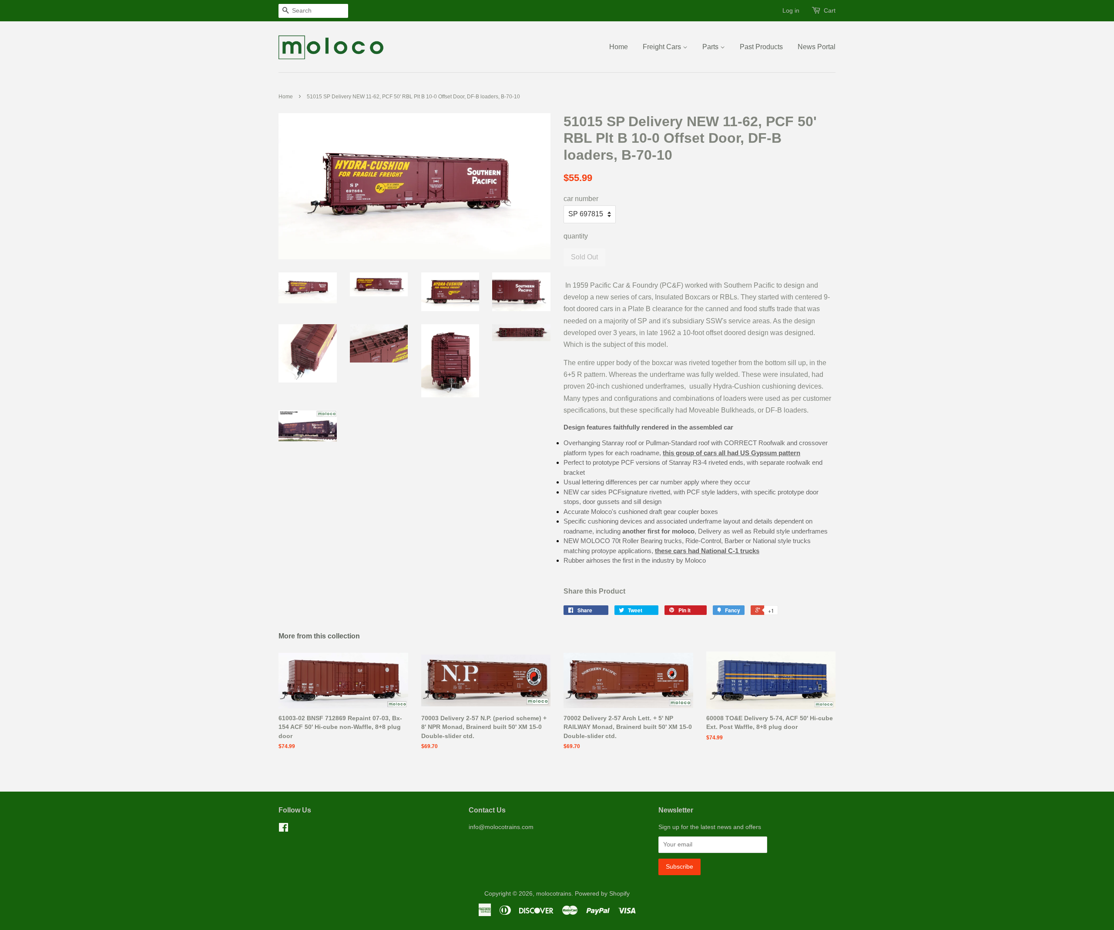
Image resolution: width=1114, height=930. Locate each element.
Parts (711, 46)
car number (581, 198)
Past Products (761, 46)
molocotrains (553, 893)
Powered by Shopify (602, 893)
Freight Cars (663, 46)
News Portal (817, 46)
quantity (576, 236)
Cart (830, 10)
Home (618, 46)
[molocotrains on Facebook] (283, 829)
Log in (790, 10)
